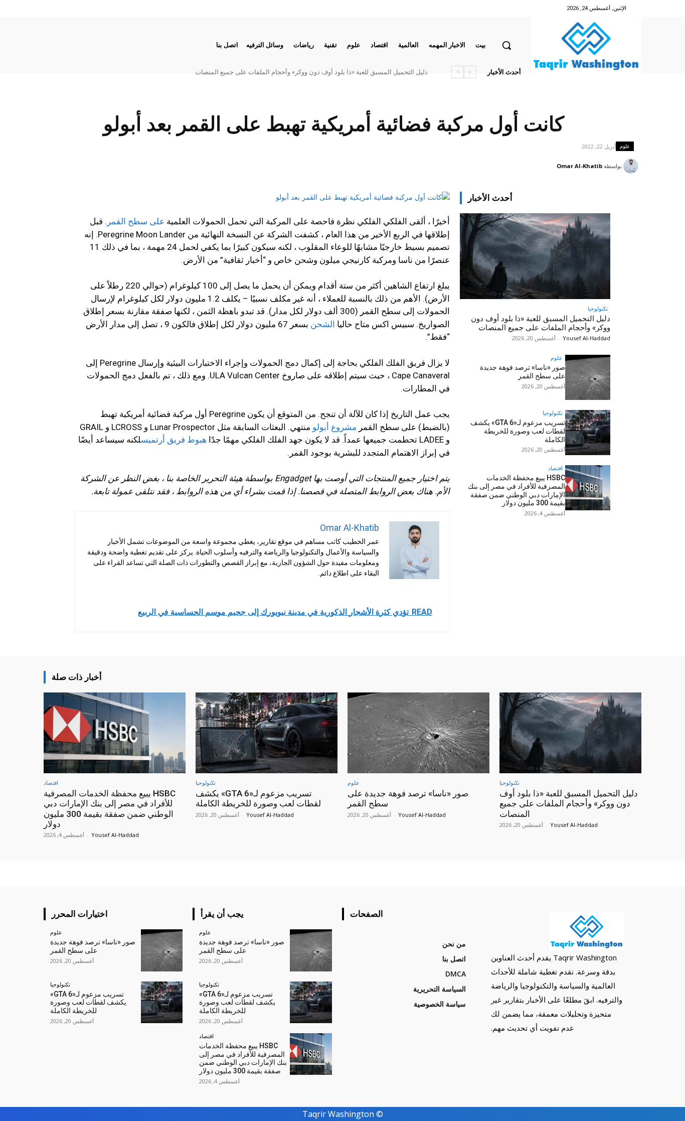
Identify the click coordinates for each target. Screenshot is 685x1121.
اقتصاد (555, 468)
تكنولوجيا (598, 308)
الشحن (322, 324)
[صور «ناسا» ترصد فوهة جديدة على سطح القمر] (587, 377)
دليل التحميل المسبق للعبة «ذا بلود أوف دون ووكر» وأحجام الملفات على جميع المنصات (311, 72)
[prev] (470, 72)
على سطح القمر (135, 221)
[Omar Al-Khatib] (632, 166)
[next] (457, 72)
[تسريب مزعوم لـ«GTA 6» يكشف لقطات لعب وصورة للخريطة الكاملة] (587, 432)
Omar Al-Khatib (579, 166)
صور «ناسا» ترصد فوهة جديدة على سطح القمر (522, 371)
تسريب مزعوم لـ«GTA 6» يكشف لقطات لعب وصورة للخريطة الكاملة (517, 431)
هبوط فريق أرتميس (174, 440)
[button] (506, 45)
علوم (625, 146)
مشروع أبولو (334, 427)
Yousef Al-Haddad (586, 338)
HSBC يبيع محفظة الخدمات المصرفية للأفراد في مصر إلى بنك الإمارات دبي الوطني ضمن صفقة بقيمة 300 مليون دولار (516, 490)
